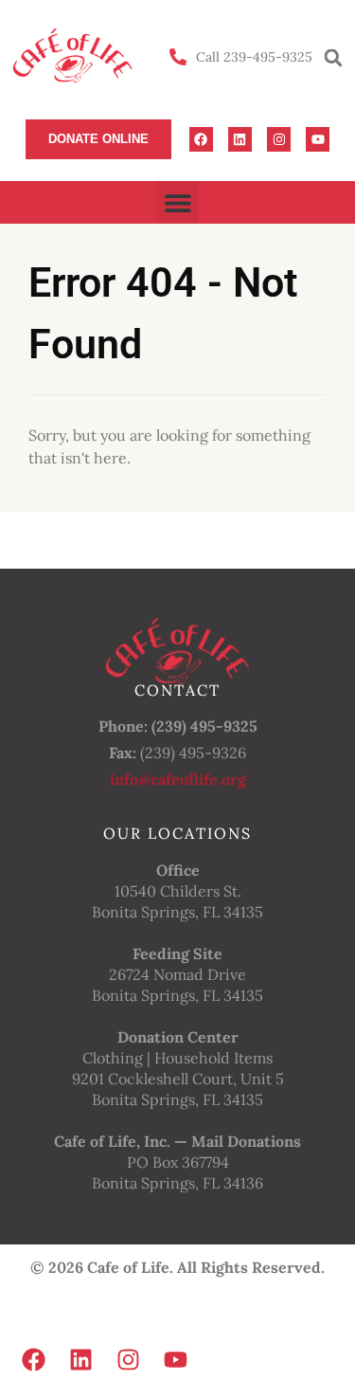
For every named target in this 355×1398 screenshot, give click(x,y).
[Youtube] (317, 139)
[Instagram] (279, 139)
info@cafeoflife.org (178, 779)
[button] (333, 57)
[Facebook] (201, 139)
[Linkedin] (240, 139)
